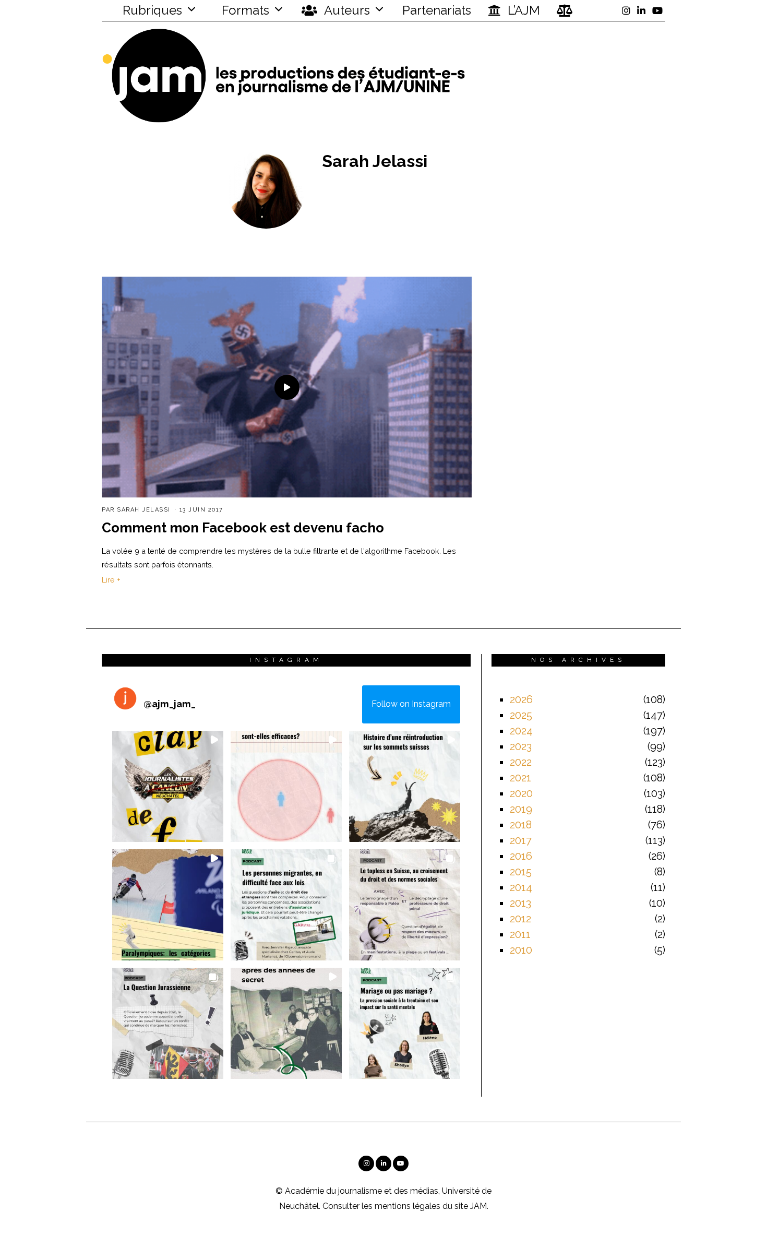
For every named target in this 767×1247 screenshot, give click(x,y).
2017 (521, 840)
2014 (521, 887)
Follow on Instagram (411, 704)
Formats (244, 10)
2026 (521, 699)
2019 (521, 809)
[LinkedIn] (641, 10)
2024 (521, 731)
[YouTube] (657, 10)
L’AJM (522, 10)
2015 (521, 871)
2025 (521, 715)
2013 (520, 903)
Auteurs (345, 10)
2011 (520, 934)
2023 (521, 746)
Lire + (111, 579)
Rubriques (150, 10)
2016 (521, 856)
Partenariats (436, 10)
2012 (520, 918)
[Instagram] (626, 10)
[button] (167, 786)
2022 (521, 762)
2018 (521, 824)
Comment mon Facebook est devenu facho (243, 528)
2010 (521, 950)
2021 (520, 777)
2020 (521, 793)
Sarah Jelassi (144, 509)
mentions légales (407, 1206)
